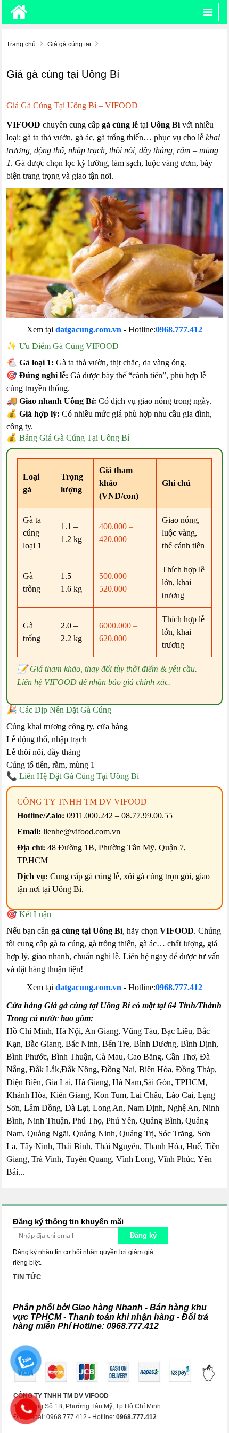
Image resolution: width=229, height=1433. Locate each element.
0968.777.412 (179, 329)
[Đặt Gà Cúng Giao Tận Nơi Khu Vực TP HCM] (19, 12)
